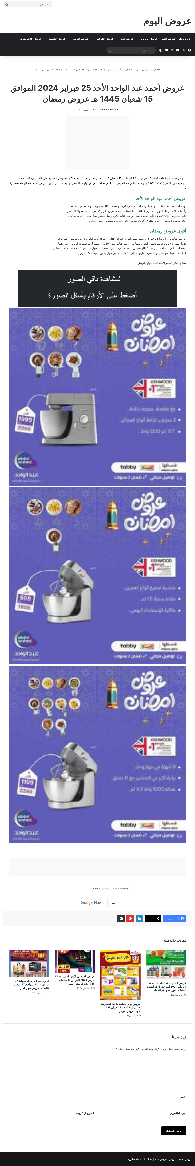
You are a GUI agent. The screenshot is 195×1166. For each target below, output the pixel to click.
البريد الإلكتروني (178, 1113)
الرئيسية (152, 69)
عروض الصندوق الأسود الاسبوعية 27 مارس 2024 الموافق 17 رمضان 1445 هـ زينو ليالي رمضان (75, 980)
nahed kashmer (107, 109)
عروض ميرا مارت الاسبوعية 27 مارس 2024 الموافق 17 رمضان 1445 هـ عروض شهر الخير (31, 984)
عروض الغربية (81, 38)
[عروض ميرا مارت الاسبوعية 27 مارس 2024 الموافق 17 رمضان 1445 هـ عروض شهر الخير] (29, 963)
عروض (142, 263)
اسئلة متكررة (135, 1159)
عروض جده (127, 38)
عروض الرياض (149, 38)
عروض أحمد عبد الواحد (108, 77)
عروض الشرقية (104, 38)
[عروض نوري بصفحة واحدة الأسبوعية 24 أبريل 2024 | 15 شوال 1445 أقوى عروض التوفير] (120, 975)
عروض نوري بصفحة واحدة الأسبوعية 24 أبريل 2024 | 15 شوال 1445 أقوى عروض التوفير (121, 1007)
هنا (184, 188)
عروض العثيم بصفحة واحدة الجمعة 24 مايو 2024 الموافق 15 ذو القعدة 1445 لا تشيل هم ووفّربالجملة (166, 986)
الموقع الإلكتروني (85, 1113)
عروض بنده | (160, 1159)
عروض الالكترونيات (30, 38)
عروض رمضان (138, 69)
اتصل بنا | (147, 1159)
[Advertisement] (97, 142)
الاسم (183, 1096)
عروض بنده (184, 38)
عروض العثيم (168, 38)
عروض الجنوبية (57, 38)
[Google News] (92, 903)
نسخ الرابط (75, 888)
